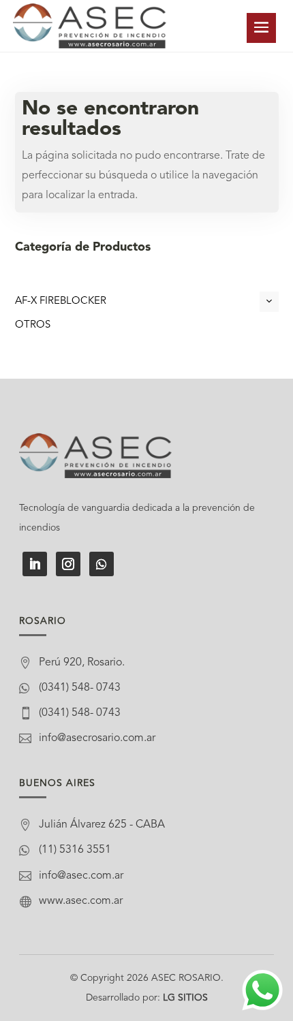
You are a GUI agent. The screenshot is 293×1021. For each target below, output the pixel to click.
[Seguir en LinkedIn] (34, 564)
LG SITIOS (185, 998)
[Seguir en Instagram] (68, 564)
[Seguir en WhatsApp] (101, 564)
